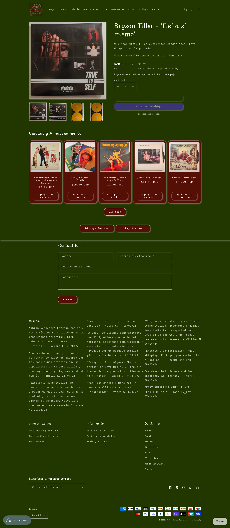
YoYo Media (172, 520)
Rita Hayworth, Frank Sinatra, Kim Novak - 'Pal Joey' (45, 180)
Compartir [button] (124, 121)
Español (36, 515)
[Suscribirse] (81, 487)
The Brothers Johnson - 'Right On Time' (115, 179)
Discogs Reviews (97, 228)
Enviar (67, 299)
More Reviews (37, 441)
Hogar (148, 430)
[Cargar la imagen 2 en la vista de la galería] (57, 112)
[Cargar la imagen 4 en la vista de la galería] (97, 112)
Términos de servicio (100, 430)
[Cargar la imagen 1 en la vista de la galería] (38, 112)
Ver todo (115, 212)
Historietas (152, 447)
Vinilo (149, 441)
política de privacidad (44, 430)
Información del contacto (45, 436)
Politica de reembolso (101, 436)
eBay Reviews (133, 228)
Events (149, 436)
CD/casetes (151, 458)
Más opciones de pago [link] (148, 114)
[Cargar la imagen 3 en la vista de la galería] (77, 112)
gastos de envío (128, 68)
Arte (147, 452)
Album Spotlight (155, 463)
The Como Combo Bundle (80, 179)
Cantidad (119, 80)
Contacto (150, 469)
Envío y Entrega (97, 441)
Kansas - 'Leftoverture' (184, 177)
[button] (185, 9)
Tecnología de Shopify (190, 520)
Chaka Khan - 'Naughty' (150, 177)
